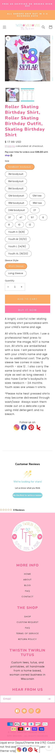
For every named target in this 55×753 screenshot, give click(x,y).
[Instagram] (16, 427)
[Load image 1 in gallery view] (12, 95)
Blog (27, 585)
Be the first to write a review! (27, 495)
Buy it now (27, 310)
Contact (27, 596)
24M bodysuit (16, 210)
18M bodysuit (16, 203)
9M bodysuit (16, 188)
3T (9, 217)
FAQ (27, 590)
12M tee (37, 195)
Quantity (9, 280)
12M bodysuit (16, 195)
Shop (27, 616)
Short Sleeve (16, 266)
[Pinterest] (31, 427)
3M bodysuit (16, 174)
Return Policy (27, 639)
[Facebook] (24, 427)
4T (20, 217)
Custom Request (27, 622)
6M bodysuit (16, 181)
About (27, 579)
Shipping (10, 146)
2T (34, 210)
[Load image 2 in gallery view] (27, 95)
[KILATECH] (38, 427)
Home (27, 573)
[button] (4, 27)
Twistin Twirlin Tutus (31, 732)
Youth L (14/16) (17, 246)
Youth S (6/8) (16, 232)
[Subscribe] (49, 699)
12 (30, 224)
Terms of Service (27, 633)
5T (32, 217)
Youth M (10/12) (17, 239)
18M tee (37, 203)
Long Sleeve (15, 273)
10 (19, 224)
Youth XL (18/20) (18, 253)
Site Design (14, 735)
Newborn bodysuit (19, 166)
